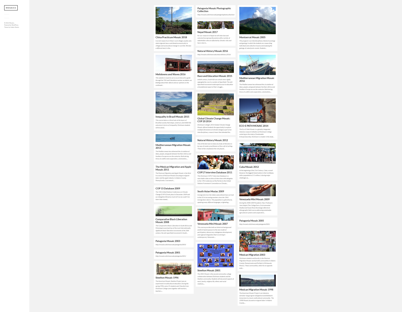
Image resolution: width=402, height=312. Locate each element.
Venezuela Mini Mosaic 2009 (254, 199)
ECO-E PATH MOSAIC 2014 (253, 125)
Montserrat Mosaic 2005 (252, 37)
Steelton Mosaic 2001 (208, 270)
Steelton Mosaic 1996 (167, 277)
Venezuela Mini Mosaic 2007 (212, 223)
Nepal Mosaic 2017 (207, 32)
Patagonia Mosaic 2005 (251, 220)
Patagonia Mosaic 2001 (168, 252)
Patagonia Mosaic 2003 (168, 241)
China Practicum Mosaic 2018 (171, 37)
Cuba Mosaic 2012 (249, 166)
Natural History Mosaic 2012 (212, 140)
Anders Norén (14, 27)
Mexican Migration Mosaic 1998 (256, 289)
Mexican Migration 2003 (252, 254)
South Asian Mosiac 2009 (210, 191)
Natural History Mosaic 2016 (212, 51)
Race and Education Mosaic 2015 (214, 76)
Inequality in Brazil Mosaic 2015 (172, 116)
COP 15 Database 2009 (168, 188)
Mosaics (11, 8)
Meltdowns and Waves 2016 (171, 74)
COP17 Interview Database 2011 (214, 172)
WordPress (15, 25)
